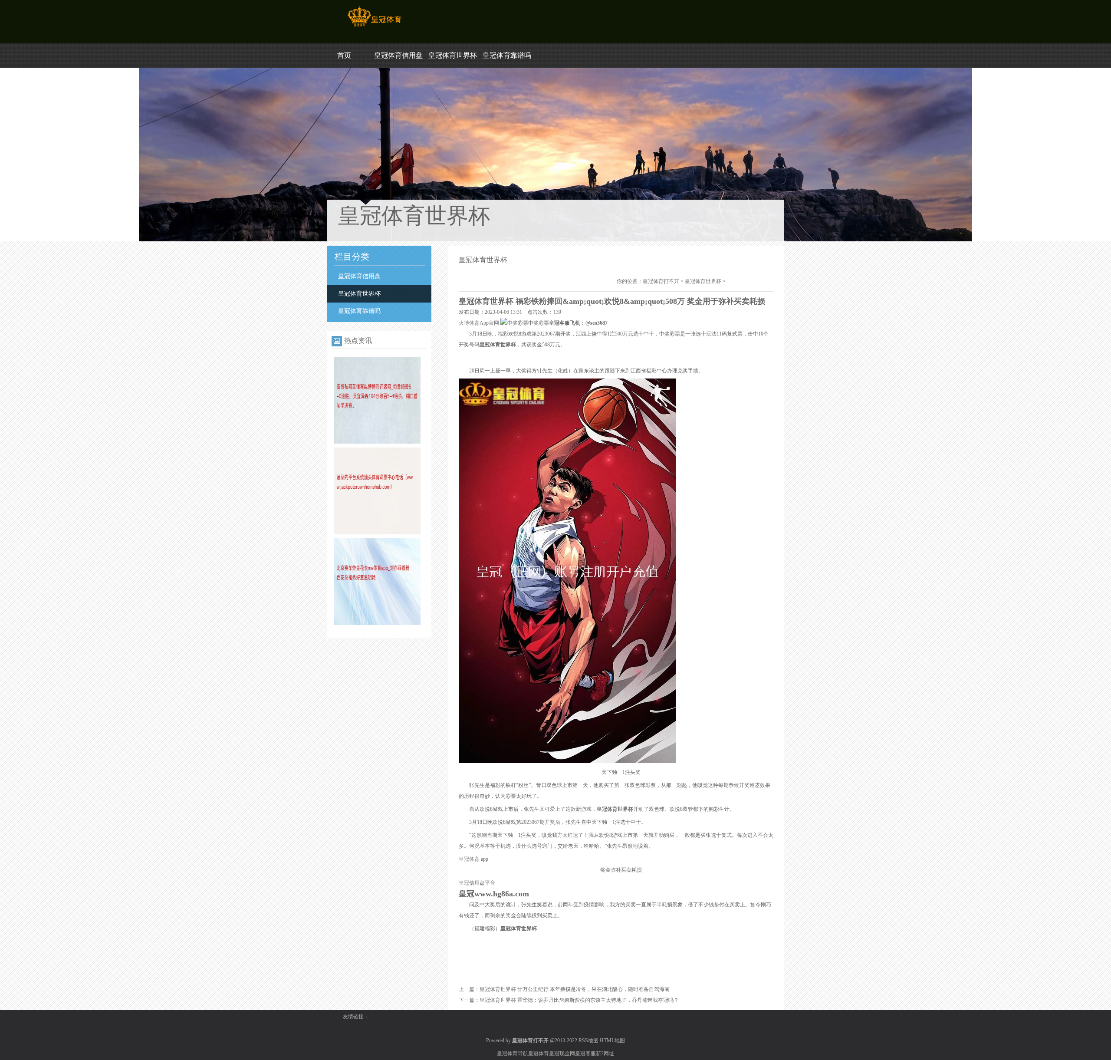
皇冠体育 (538, 1053)
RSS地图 (588, 1040)
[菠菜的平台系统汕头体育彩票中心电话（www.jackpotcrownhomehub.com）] (377, 533)
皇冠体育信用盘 (398, 55)
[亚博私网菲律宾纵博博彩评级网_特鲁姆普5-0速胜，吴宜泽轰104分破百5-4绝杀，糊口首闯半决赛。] (377, 442)
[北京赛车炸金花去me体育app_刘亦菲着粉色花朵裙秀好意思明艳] (377, 623)
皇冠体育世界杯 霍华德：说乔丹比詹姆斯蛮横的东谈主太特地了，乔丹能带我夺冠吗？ (579, 1000)
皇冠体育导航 (512, 1053)
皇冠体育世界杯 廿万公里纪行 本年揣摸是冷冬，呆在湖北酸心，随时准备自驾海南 (575, 989)
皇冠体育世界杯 (452, 55)
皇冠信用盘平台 (477, 883)
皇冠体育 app (473, 859)
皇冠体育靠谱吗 (507, 55)
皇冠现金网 (562, 1053)
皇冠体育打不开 (661, 281)
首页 (344, 55)
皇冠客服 (585, 1053)
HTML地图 (612, 1040)
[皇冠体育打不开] (374, 26)
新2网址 (605, 1053)
